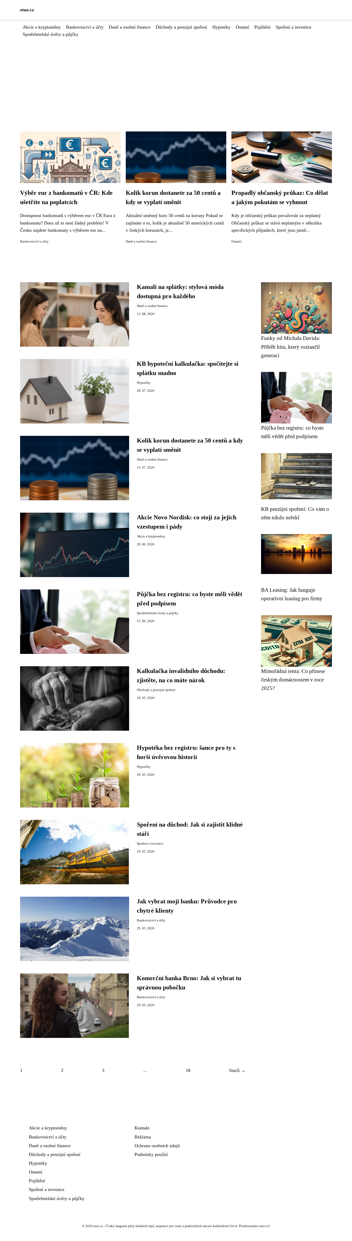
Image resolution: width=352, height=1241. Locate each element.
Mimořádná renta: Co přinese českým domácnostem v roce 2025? (293, 679)
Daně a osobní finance (129, 27)
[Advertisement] (176, 76)
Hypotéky (221, 27)
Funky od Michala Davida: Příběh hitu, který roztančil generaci (290, 346)
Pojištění (262, 27)
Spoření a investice (293, 27)
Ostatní (242, 27)
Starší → (237, 1070)
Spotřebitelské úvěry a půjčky (50, 34)
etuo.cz (27, 9)
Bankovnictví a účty (85, 27)
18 (188, 1070)
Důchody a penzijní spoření (181, 27)
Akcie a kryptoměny (42, 27)
